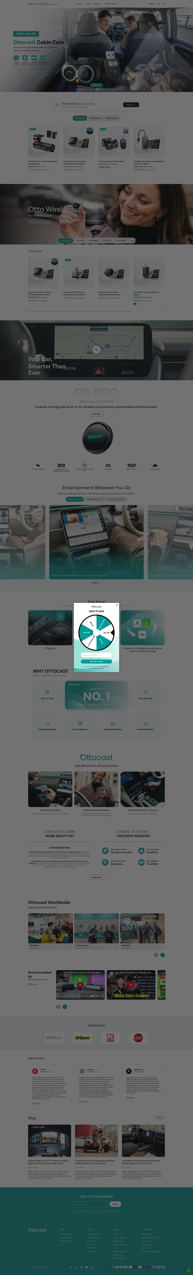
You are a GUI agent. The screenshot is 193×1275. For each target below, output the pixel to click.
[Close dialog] (117, 605)
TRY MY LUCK (96, 661)
